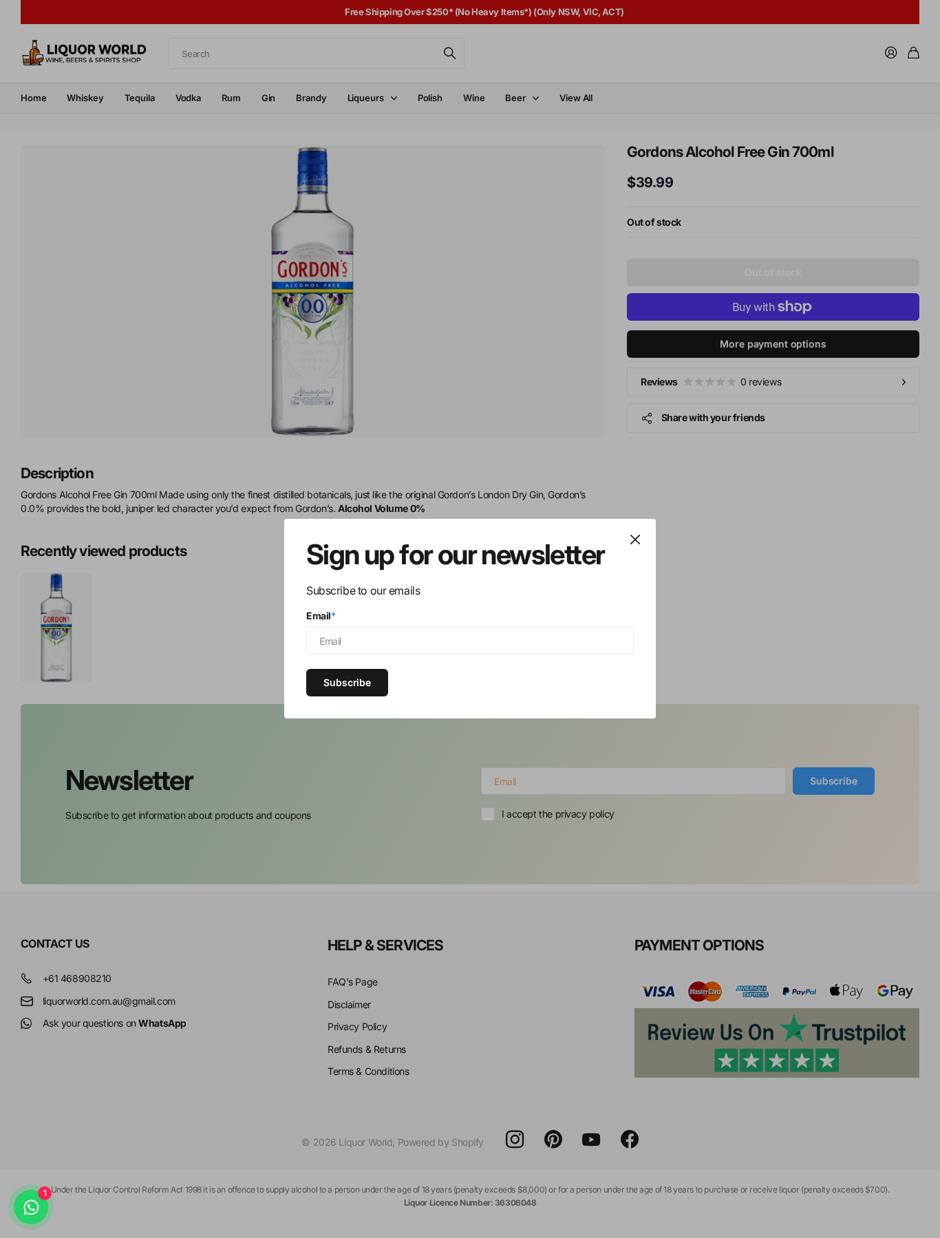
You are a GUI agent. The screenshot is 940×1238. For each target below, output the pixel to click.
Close (635, 539)
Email (321, 615)
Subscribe (347, 682)
